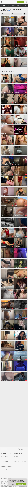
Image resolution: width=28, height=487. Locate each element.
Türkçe (21, 449)
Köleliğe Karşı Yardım (5, 469)
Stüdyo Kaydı (17, 458)
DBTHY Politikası (4, 461)
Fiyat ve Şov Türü (17, 13)
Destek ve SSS (4, 476)
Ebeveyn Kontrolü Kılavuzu (6, 466)
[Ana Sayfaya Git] (8, 1)
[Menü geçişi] (1, 2)
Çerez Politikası (4, 463)
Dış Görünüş (6, 13)
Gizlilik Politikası (4, 456)
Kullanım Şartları (4, 458)
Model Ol (16, 456)
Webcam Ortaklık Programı (20, 461)
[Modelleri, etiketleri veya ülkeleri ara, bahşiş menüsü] (26, 5)
